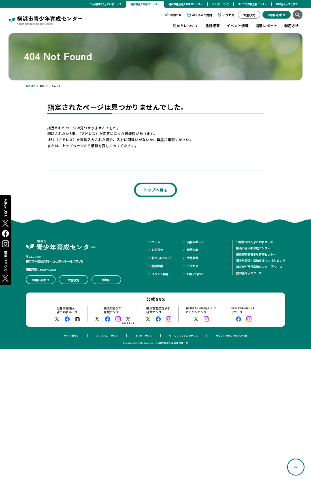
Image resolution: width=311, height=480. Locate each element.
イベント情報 (238, 25)
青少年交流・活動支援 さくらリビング (260, 260)
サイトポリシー (72, 336)
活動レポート (266, 25)
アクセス (228, 15)
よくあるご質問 (202, 15)
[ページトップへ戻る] (296, 467)
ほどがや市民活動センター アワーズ (259, 266)
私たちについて (185, 25)
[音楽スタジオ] (128, 319)
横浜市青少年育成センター (253, 248)
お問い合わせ (195, 274)
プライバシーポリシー (108, 336)
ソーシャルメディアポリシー (184, 336)
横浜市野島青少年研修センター (185, 4)
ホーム (155, 242)
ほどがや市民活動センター (252, 4)
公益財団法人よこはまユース (105, 4)
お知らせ (175, 15)
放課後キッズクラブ (287, 4)
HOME (30, 86)
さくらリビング (220, 4)
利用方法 (291, 25)
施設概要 (212, 25)
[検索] (297, 14)
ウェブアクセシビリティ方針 (231, 336)
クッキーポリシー (144, 336)
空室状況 (192, 257)
